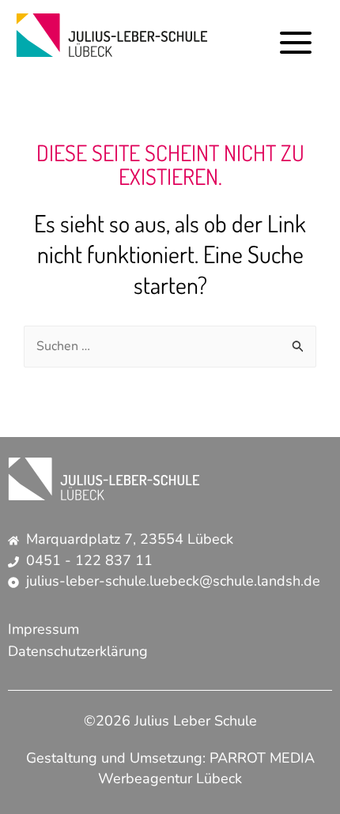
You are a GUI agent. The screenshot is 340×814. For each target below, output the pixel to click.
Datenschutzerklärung (78, 651)
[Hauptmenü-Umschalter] (295, 42)
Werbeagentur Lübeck (170, 778)
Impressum (43, 629)
